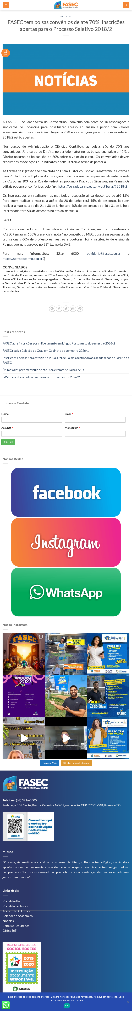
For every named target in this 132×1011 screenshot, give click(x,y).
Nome (5, 413)
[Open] (24, 654)
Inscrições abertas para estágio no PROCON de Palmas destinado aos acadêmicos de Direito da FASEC (66, 360)
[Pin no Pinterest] (80, 309)
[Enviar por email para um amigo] (73, 309)
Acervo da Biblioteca (16, 911)
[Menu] (6, 5)
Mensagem (72, 427)
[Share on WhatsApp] (52, 309)
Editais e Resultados (16, 926)
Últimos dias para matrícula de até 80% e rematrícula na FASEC (44, 370)
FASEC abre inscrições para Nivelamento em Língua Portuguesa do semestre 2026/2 (59, 343)
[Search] (126, 5)
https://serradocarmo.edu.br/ (23, 259)
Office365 (9, 930)
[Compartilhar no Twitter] (66, 309)
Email (69, 413)
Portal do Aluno (13, 901)
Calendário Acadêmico (18, 916)
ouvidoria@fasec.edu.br (103, 253)
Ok (66, 1005)
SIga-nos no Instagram (78, 763)
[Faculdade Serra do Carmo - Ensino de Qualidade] (66, 5)
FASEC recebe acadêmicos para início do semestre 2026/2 (41, 377)
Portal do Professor (16, 906)
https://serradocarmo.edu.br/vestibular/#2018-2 (92, 186)
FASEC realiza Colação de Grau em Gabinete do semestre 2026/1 (46, 350)
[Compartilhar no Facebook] (59, 309)
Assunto (7, 427)
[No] (127, 1003)
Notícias (65, 16)
